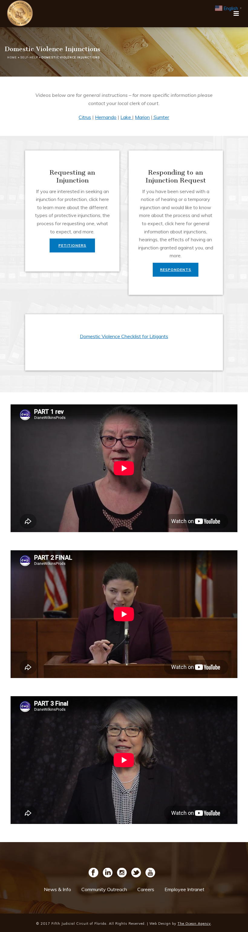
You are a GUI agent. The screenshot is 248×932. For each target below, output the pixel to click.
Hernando (105, 117)
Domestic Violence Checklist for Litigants (124, 336)
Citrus (85, 117)
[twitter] (136, 873)
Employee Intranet (184, 889)
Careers (145, 889)
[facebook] (93, 873)
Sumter (160, 117)
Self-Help (29, 57)
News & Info (57, 889)
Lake (126, 117)
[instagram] (122, 873)
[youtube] (150, 873)
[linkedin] (108, 873)
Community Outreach (104, 889)
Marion (142, 117)
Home (12, 57)
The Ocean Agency (194, 923)
